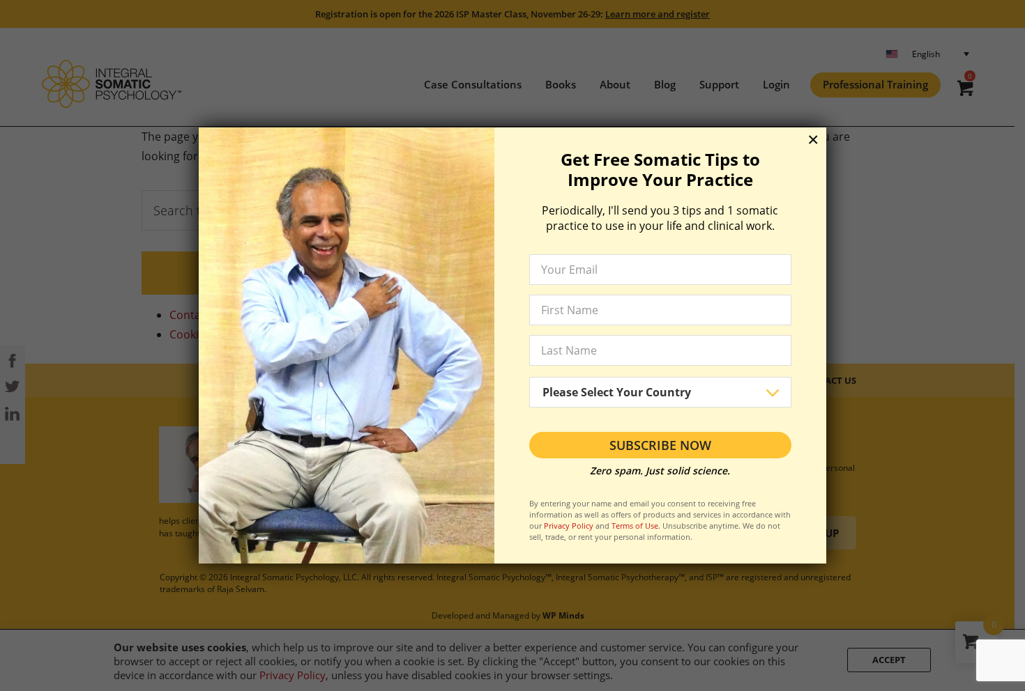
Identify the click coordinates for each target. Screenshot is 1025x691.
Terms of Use (635, 525)
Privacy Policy (568, 525)
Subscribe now (660, 445)
